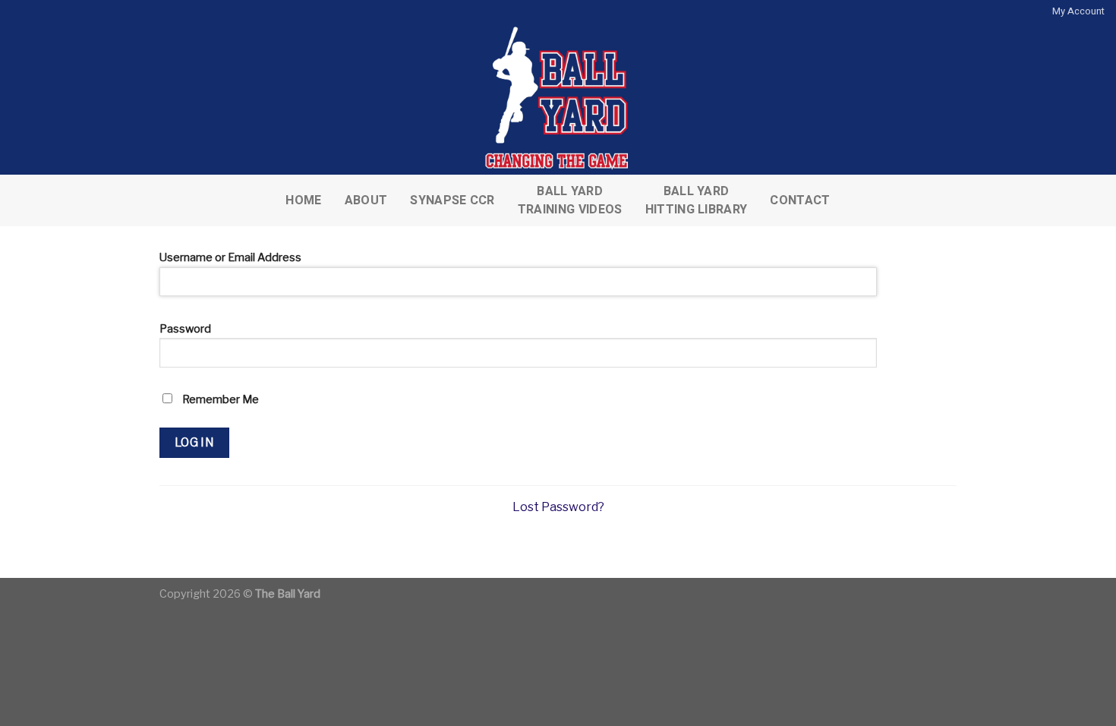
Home (303, 200)
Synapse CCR (452, 200)
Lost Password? (558, 507)
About (366, 200)
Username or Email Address (230, 257)
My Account (1078, 11)
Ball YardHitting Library (696, 200)
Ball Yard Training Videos (570, 200)
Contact (800, 200)
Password (185, 329)
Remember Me (219, 399)
